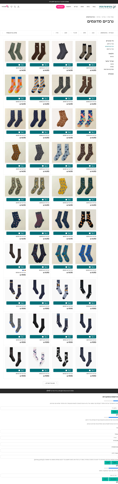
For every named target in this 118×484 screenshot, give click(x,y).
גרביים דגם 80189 (68, 169)
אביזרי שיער (109, 61)
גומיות (112, 66)
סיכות (112, 64)
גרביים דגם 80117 (44, 340)
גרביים (98, 17)
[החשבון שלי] (18, 6)
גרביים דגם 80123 (44, 373)
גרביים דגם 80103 (21, 443)
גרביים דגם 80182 (44, 101)
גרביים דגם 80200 (91, 270)
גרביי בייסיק (110, 44)
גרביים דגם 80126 (68, 409)
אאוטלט (111, 74)
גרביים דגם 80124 (21, 373)
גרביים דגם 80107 (68, 477)
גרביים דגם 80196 (91, 236)
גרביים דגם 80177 (68, 68)
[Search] (15, 6)
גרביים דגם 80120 (68, 373)
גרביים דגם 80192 (91, 202)
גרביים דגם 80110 (44, 306)
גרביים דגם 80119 (91, 373)
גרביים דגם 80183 (21, 101)
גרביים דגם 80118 (21, 340)
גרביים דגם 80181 (68, 101)
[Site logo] (107, 6)
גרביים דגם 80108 (91, 306)
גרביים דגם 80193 (68, 202)
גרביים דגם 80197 (68, 236)
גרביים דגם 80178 (44, 68)
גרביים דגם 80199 (21, 236)
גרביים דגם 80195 (21, 202)
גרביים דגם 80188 (91, 169)
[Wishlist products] (11, 6)
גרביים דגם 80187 (21, 135)
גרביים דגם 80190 (44, 169)
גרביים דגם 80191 (21, 169)
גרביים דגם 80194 (44, 202)
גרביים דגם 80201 (68, 270)
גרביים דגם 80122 (44, 443)
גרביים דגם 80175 (91, 68)
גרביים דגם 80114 (91, 443)
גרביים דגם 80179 (21, 68)
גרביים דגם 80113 (91, 340)
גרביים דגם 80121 (68, 443)
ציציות (112, 56)
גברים (104, 17)
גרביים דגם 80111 (21, 407)
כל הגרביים (110, 41)
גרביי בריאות (110, 49)
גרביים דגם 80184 (91, 135)
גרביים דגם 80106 (44, 407)
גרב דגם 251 (45, 477)
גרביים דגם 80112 (21, 306)
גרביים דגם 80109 (68, 306)
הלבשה (111, 53)
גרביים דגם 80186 (44, 135)
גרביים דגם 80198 (44, 236)
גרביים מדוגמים (109, 46)
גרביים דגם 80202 (44, 270)
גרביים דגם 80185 (68, 135)
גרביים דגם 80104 (21, 272)
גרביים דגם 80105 (91, 477)
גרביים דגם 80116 (68, 340)
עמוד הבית (111, 17)
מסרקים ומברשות (109, 69)
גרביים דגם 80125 (91, 409)
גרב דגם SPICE (21, 477)
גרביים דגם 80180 (91, 101)
